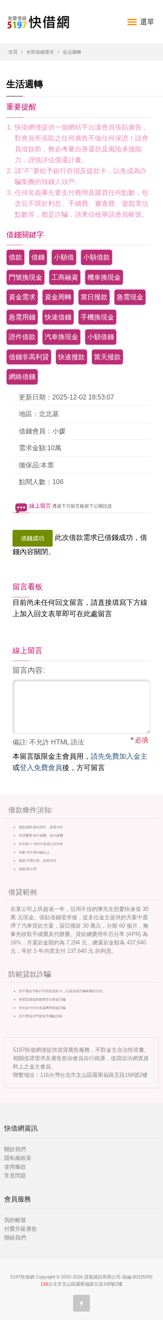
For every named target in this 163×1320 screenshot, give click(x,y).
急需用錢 (22, 317)
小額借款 (96, 257)
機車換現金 (104, 277)
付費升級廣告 (20, 1229)
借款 (15, 257)
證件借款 (22, 336)
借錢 (38, 257)
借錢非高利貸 (29, 356)
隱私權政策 (17, 1158)
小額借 (64, 257)
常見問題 (15, 1175)
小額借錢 (100, 336)
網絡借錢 (22, 376)
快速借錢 (58, 317)
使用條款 (15, 1167)
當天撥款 (107, 356)
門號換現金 (25, 277)
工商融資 (64, 277)
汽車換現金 (61, 336)
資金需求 (22, 297)
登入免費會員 (41, 768)
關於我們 (15, 1149)
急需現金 (130, 297)
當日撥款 (94, 297)
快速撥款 (71, 356)
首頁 (13, 51)
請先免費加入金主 (119, 756)
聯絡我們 (15, 1237)
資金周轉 (58, 297)
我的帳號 (15, 1220)
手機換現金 (97, 317)
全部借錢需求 (40, 51)
